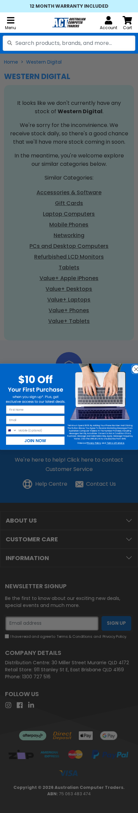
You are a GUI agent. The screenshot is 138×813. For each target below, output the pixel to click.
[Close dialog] (134, 367)
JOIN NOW (35, 440)
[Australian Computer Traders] (69, 22)
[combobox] (69, 43)
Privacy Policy (94, 443)
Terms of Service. (115, 443)
